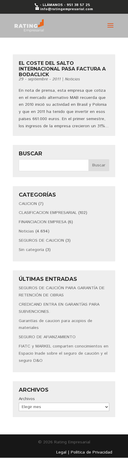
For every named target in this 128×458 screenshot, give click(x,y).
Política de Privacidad (91, 452)
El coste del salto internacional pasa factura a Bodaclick (62, 68)
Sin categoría (31, 250)
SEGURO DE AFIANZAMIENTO (47, 337)
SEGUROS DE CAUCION (41, 240)
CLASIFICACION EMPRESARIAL (48, 213)
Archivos (27, 399)
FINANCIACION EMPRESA (42, 222)
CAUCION (28, 204)
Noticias (72, 79)
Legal (61, 452)
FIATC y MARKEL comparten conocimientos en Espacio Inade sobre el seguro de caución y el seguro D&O (63, 353)
